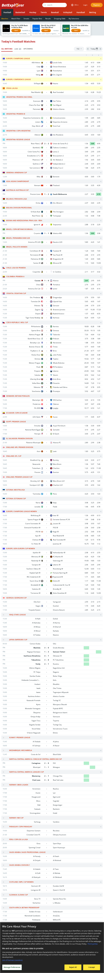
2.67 (86, 805)
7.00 (98, 585)
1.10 (98, 899)
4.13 (92, 62)
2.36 (86, 75)
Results (48, 18)
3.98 (86, 523)
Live (17, 49)
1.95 (86, 118)
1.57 (86, 313)
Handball (81, 12)
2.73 (92, 105)
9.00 (92, 363)
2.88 (86, 224)
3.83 (98, 920)
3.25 (86, 156)
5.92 (86, 391)
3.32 (98, 109)
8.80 (86, 573)
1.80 (98, 338)
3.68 (92, 212)
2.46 (86, 255)
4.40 (98, 847)
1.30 (98, 589)
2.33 (98, 305)
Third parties (92, 944)
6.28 (92, 92)
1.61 (98, 623)
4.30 (98, 185)
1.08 (98, 326)
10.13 (92, 330)
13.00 (99, 263)
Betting (92, 12)
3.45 (92, 565)
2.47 (98, 434)
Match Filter (15, 18)
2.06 (98, 404)
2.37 (86, 203)
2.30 (86, 109)
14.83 (86, 383)
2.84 (92, 920)
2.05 (98, 152)
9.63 (92, 371)
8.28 (92, 326)
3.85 (98, 118)
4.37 (98, 417)
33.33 (86, 330)
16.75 (86, 544)
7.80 (92, 822)
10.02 (86, 359)
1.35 (98, 536)
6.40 (92, 593)
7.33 (86, 334)
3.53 (98, 105)
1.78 (86, 860)
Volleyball (67, 12)
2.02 (86, 532)
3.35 (92, 185)
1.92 (86, 160)
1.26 (86, 92)
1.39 (86, 809)
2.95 (92, 101)
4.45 (86, 135)
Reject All (73, 967)
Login (85, 5)
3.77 (92, 801)
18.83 (86, 326)
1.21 (98, 408)
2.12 (98, 869)
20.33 (86, 363)
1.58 (86, 426)
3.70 (86, 297)
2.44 (86, 164)
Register (96, 5)
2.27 (86, 66)
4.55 (98, 313)
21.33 (86, 351)
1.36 (86, 464)
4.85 (92, 536)
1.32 (86, 216)
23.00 (86, 371)
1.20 (98, 359)
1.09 (98, 903)
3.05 (92, 160)
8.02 (86, 379)
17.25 (99, 309)
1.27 (98, 379)
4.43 (92, 347)
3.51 (92, 71)
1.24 (86, 251)
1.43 (86, 259)
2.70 (98, 122)
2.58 (98, 527)
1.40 (98, 347)
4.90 (92, 515)
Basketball (20, 12)
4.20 (92, 242)
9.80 (92, 561)
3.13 (98, 66)
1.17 (86, 581)
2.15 (98, 602)
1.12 (98, 383)
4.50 (92, 485)
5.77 (86, 347)
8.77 (92, 351)
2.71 (98, 75)
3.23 (98, 343)
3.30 (92, 426)
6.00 (92, 318)
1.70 (98, 176)
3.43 (92, 527)
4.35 (92, 472)
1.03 (98, 561)
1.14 (86, 593)
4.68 (92, 216)
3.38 (92, 338)
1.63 (98, 494)
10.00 (92, 903)
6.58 (86, 536)
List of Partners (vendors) (12, 960)
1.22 (98, 375)
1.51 (98, 472)
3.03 (92, 135)
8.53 (86, 375)
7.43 (92, 544)
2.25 (86, 105)
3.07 (86, 404)
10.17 (86, 408)
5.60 (92, 251)
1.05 (98, 330)
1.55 (98, 400)
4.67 (92, 391)
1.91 (86, 71)
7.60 (98, 251)
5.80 (86, 242)
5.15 (92, 367)
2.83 (98, 801)
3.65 (98, 160)
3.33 (86, 460)
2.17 (98, 460)
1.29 (86, 585)
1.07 (86, 309)
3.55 (98, 101)
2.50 (86, 126)
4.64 (92, 334)
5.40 (92, 809)
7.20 (92, 383)
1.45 (86, 62)
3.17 (92, 272)
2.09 (86, 843)
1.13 (98, 569)
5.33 (98, 83)
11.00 (99, 468)
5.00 (92, 585)
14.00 (86, 835)
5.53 (98, 809)
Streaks (26, 18)
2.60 (98, 164)
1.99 (86, 519)
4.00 (86, 176)
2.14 (86, 101)
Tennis (44, 12)
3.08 (86, 502)
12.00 (86, 569)
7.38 (98, 216)
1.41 (98, 242)
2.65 (86, 754)
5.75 (86, 472)
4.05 (92, 83)
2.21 (86, 741)
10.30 (92, 309)
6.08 (92, 813)
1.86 (98, 793)
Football (7, 12)
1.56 (98, 556)
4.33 (92, 797)
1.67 (86, 387)
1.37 (98, 391)
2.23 (86, 635)
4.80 (86, 623)
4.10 (98, 289)
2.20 (98, 224)
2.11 (98, 156)
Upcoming (28, 49)
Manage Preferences (12, 967)
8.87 (86, 367)
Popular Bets (37, 18)
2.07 (86, 627)
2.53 (86, 912)
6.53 (92, 408)
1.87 (86, 289)
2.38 (98, 442)
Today (93, 49)
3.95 (98, 387)
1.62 (98, 485)
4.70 (92, 481)
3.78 (92, 387)
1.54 (86, 83)
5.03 (86, 400)
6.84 (98, 62)
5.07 (92, 464)
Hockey (32, 12)
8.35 (98, 916)
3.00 (86, 434)
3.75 (98, 168)
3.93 (92, 494)
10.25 (99, 92)
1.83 (98, 135)
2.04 (98, 212)
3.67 (92, 404)
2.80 (86, 122)
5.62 (92, 375)
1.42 (98, 890)
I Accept (91, 967)
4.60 (92, 890)
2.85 (92, 118)
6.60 (92, 569)
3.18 (92, 224)
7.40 (98, 464)
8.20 (86, 318)
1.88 (86, 343)
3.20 (92, 66)
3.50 (92, 297)
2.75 (92, 126)
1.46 (86, 507)
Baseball (55, 12)
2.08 (86, 552)
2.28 (98, 886)
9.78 (98, 540)
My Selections (74, 18)
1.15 (86, 263)
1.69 (86, 185)
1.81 (98, 297)
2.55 (92, 122)
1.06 (98, 371)
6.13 (98, 515)
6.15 (92, 540)
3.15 (86, 481)
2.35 (98, 147)
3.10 (92, 255)
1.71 (86, 417)
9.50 (92, 899)
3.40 (86, 152)
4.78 (98, 507)
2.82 (92, 109)
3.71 (98, 71)
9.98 (98, 813)
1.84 (86, 168)
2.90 (92, 442)
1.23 (98, 318)
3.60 (92, 176)
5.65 (86, 301)
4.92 (92, 379)
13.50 (86, 899)
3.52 (92, 789)
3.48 (92, 519)
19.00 (86, 561)
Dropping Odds (59, 18)
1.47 (98, 301)
